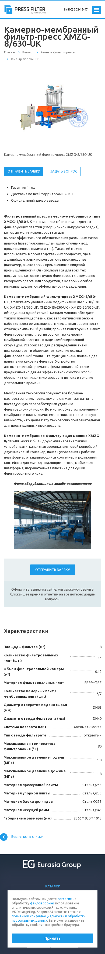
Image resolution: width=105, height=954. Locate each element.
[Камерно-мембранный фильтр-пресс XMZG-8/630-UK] (52, 107)
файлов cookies (42, 903)
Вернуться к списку (27, 837)
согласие (65, 899)
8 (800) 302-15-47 (76, 9)
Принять (52, 938)
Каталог (52, 886)
